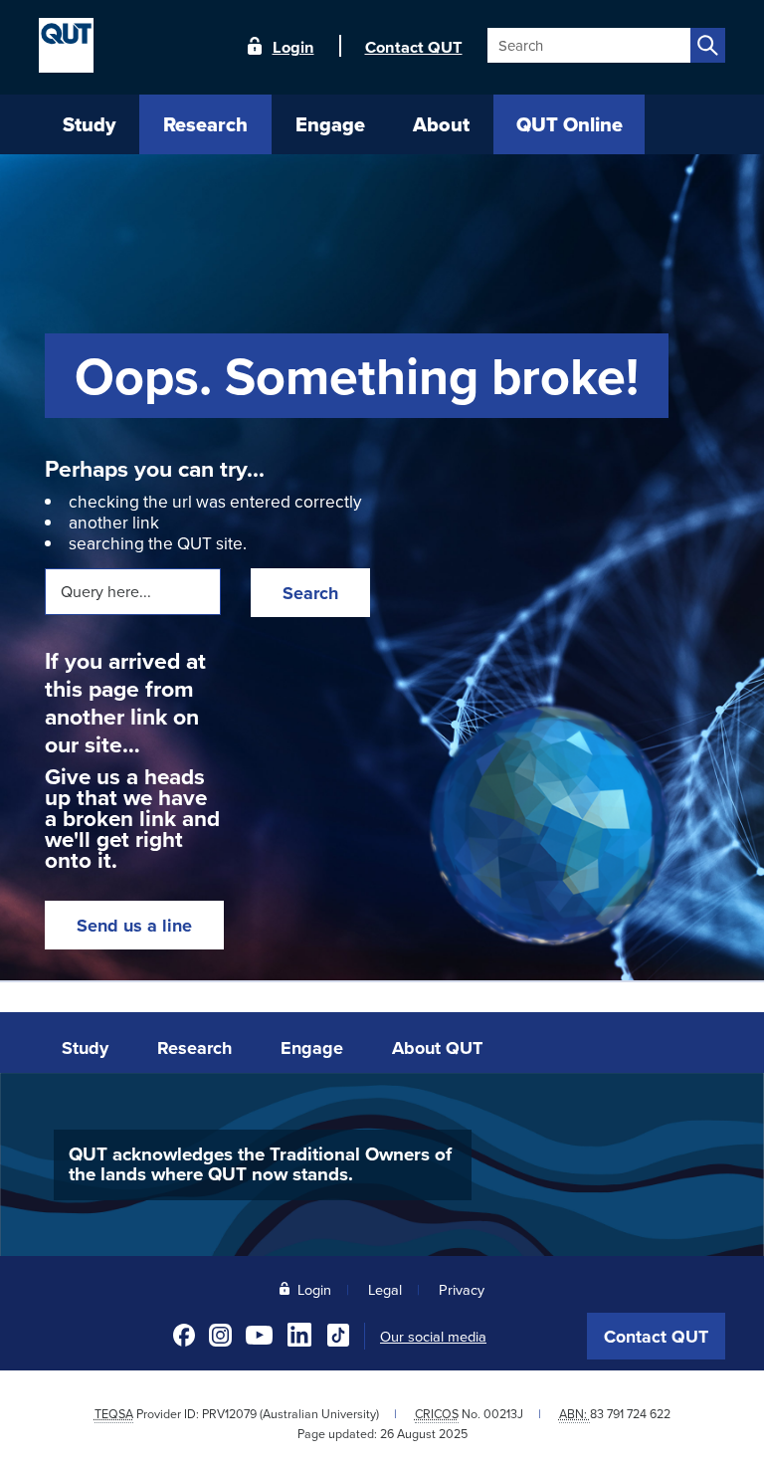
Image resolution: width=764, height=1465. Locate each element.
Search (310, 593)
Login (293, 46)
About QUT (437, 1048)
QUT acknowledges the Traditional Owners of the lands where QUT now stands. (260, 1164)
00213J (503, 1413)
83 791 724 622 (630, 1413)
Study (85, 1048)
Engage (312, 1048)
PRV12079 (229, 1413)
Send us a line (134, 926)
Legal (385, 1289)
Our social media (433, 1337)
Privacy (461, 1289)
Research (194, 1048)
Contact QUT (656, 1337)
